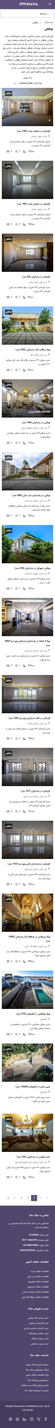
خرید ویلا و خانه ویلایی (38, 1318)
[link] (27, 107)
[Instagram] (32, 1420)
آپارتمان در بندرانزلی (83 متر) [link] (36, 277)
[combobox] (23, 83)
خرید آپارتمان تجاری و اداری (36, 1328)
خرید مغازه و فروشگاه (39, 1333)
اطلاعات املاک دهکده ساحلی (35, 1292)
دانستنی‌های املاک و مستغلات (35, 1385)
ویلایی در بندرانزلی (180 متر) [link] (36, 423)
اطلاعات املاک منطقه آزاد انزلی (35, 1297)
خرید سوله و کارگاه (40, 1338)
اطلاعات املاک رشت (40, 1271)
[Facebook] (46, 1420)
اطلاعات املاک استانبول (38, 1287)
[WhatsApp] (17, 1420)
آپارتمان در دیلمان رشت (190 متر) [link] (33, 204)
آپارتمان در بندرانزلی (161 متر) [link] (35, 791)
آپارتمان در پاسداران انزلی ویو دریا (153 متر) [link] (29, 864)
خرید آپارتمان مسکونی (39, 1323)
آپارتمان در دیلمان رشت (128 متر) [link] (33, 131)
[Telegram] (10, 1420)
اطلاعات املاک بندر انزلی (38, 1276)
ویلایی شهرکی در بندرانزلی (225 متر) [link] (32, 568)
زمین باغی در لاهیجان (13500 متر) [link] (33, 1087)
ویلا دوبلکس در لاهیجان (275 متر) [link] (33, 1014)
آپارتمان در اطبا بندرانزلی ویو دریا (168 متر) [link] (29, 718)
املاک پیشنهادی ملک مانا (37, 1370)
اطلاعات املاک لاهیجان (38, 1282)
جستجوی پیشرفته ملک (38, 1380)
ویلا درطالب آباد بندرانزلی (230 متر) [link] (33, 350)
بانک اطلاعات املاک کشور (37, 1375)
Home (50, 22)
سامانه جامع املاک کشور (37, 1365)
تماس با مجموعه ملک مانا (37, 1390)
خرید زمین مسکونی (40, 1344)
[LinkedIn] (25, 1420)
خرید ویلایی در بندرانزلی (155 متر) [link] (33, 1157)
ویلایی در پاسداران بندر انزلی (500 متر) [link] (31, 495)
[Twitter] (39, 1420)
